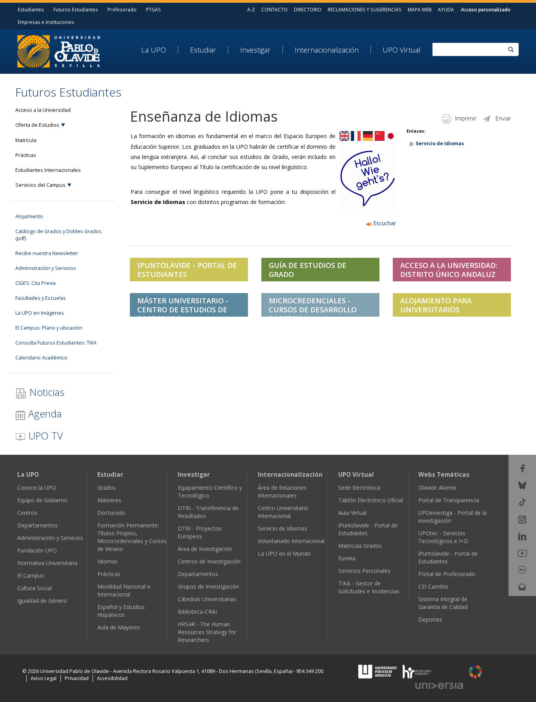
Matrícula (25, 140)
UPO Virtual (402, 50)
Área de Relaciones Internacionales (282, 491)
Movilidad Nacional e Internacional (123, 590)
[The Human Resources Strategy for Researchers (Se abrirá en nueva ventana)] (416, 671)
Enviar (503, 118)
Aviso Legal (44, 678)
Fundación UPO (37, 550)
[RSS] (522, 603)
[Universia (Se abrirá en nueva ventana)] (439, 685)
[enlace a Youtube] (522, 552)
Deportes (430, 619)
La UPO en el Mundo (284, 553)
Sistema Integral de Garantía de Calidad (443, 603)
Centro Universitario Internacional (283, 512)
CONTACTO (274, 9)
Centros (27, 512)
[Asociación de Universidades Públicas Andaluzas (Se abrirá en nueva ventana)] (378, 671)
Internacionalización (327, 50)
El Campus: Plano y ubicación (48, 328)
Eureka (347, 558)
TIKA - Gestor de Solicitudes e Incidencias (368, 587)
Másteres (109, 500)
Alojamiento (29, 216)
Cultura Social (34, 588)
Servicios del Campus (40, 185)
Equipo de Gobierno (42, 500)
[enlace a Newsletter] (522, 586)
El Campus (30, 575)
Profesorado (122, 9)
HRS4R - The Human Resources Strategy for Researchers (207, 632)
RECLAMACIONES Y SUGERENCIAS (364, 9)
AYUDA (446, 9)
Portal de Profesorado (446, 574)
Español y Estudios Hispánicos (121, 610)
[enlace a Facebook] (522, 468)
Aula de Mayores (118, 627)
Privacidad (77, 678)
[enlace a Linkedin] (522, 536)
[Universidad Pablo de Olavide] (58, 50)
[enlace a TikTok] (522, 501)
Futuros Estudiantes (75, 9)
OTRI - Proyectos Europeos (200, 532)
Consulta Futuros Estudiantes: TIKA (56, 342)
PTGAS (153, 9)
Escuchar (384, 223)
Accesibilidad (112, 678)
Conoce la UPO (36, 487)
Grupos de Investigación (208, 586)
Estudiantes (31, 9)
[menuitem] (159, 50)
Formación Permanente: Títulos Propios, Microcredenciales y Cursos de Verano (132, 536)
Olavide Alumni (437, 487)
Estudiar (203, 50)
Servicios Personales (364, 570)
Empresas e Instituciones (46, 22)
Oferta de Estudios (37, 125)
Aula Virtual (352, 512)
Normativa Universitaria (47, 563)
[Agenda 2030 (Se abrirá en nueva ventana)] (475, 671)
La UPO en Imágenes (39, 313)
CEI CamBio (433, 586)
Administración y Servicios (45, 268)
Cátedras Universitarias (207, 599)
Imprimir (465, 118)
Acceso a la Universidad (43, 110)
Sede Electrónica (359, 487)
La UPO (153, 50)
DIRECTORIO (307, 9)
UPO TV (44, 435)
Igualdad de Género (42, 600)
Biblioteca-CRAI (197, 611)
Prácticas (25, 155)
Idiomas (107, 561)
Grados (106, 487)
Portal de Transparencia (448, 500)
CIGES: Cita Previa (35, 283)
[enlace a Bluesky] (522, 485)
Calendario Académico (41, 357)
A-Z (251, 9)
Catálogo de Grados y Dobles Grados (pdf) (58, 235)
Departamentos (37, 525)
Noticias (45, 392)
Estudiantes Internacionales (48, 170)
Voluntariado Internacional (291, 541)
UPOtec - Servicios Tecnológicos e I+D (443, 537)
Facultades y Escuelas (40, 298)
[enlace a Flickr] (522, 569)
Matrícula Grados (360, 545)
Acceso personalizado (485, 9)
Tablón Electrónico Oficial (370, 500)
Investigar (255, 50)
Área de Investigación (205, 548)
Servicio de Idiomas (440, 143)
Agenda (44, 413)
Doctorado (111, 512)
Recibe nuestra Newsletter (46, 253)
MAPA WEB (420, 9)
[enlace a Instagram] (522, 518)
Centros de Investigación (209, 561)
